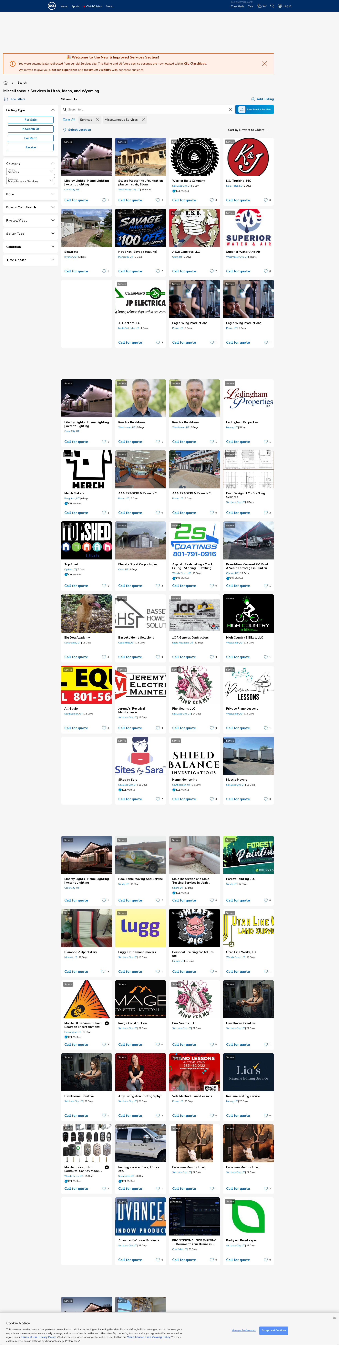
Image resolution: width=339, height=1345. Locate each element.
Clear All (69, 119)
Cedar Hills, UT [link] (126, 642)
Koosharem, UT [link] (72, 642)
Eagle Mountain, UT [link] (182, 642)
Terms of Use (29, 1337)
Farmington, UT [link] (72, 1032)
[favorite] (104, 200)
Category (11, 170)
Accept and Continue (274, 1330)
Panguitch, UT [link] (71, 498)
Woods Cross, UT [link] (181, 573)
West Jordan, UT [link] (234, 642)
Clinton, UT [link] (232, 573)
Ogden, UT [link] (70, 569)
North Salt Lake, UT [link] (128, 328)
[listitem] (86, 172)
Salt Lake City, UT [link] (181, 185)
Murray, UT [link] (232, 427)
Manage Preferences (244, 1330)
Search (22, 83)
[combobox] (30, 171)
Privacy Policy (47, 1337)
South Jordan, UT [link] (73, 713)
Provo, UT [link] (177, 328)
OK (334, 1317)
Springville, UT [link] (126, 1176)
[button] (51, 171)
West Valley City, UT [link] (129, 189)
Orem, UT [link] (177, 256)
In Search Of (30, 129)
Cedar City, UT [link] (71, 189)
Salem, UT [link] (177, 887)
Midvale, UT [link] (70, 957)
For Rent (30, 138)
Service (31, 147)
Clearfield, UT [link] (179, 1249)
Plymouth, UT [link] (125, 256)
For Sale (31, 120)
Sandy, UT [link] (123, 884)
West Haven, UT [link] (126, 427)
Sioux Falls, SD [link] (234, 185)
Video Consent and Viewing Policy (148, 1337)
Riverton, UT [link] (70, 256)
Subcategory (13, 179)
